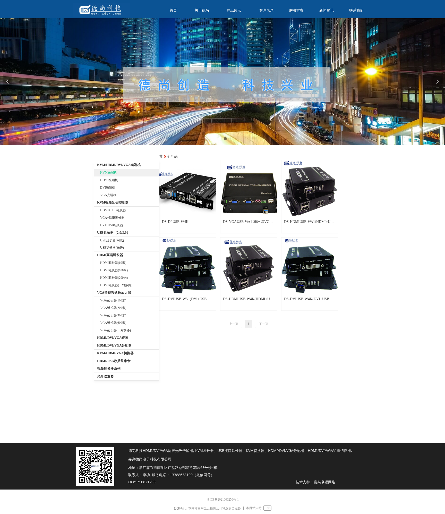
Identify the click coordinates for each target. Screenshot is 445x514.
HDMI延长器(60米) (113, 263)
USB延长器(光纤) (112, 247)
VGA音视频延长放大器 (114, 292)
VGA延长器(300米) (113, 315)
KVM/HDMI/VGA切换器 (115, 353)
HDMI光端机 (109, 180)
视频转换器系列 (109, 368)
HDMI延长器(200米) (114, 278)
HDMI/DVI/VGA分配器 (114, 345)
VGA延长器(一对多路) (115, 330)
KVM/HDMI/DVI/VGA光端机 (119, 165)
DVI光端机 (107, 187)
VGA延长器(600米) (113, 323)
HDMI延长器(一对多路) (116, 285)
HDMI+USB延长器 (113, 210)
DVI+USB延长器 (111, 225)
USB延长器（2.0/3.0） (113, 232)
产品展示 (234, 11)
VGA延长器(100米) (113, 300)
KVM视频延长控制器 (113, 202)
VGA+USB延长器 (112, 218)
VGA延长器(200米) (113, 308)
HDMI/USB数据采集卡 (114, 361)
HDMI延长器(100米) (114, 270)
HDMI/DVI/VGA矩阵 (112, 338)
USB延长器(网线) (112, 240)
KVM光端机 (108, 172)
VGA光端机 (108, 195)
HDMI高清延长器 (110, 255)
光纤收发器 (105, 376)
